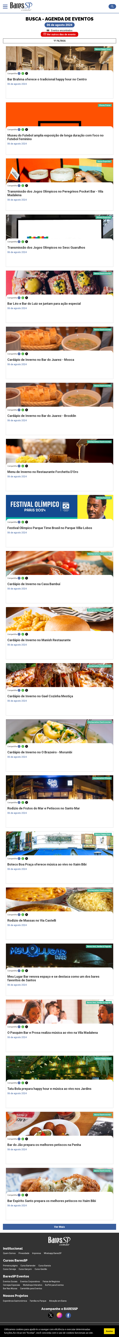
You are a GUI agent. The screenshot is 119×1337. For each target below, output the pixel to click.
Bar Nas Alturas (10, 1288)
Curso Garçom (25, 1269)
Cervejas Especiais (11, 1285)
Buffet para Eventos (54, 1285)
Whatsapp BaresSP (53, 1253)
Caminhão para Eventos (31, 1288)
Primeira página (10, 1265)
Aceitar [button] (109, 1331)
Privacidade (24, 1253)
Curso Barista (44, 1265)
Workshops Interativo (32, 1285)
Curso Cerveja (9, 1269)
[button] (94, 1333)
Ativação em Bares (58, 1301)
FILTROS (61, 40)
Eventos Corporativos (30, 1281)
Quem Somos (9, 1253)
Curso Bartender (28, 1265)
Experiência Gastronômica (15, 1301)
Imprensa (36, 1253)
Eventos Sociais (10, 1281)
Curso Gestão (41, 1269)
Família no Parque (38, 1301)
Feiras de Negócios (51, 1281)
